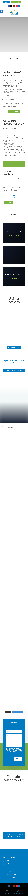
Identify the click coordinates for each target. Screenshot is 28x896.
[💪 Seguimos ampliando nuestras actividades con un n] (14, 644)
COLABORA (8, 202)
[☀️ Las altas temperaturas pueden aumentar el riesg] (14, 482)
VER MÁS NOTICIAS (14, 347)
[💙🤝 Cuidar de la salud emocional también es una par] (14, 438)
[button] (1, 11)
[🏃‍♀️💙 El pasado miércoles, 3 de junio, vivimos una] (14, 600)
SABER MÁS (13, 257)
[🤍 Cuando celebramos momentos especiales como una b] (14, 688)
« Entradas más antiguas (9, 343)
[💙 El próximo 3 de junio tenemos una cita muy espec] (14, 659)
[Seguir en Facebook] (9, 6)
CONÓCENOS (14, 111)
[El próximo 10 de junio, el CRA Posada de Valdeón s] (14, 629)
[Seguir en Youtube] (14, 6)
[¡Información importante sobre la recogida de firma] (14, 585)
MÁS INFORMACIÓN (13, 235)
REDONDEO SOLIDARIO (14, 335)
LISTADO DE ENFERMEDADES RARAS (12, 163)
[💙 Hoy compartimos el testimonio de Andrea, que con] (14, 703)
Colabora (5, 862)
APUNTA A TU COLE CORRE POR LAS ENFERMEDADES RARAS (14, 311)
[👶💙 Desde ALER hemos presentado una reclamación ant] (14, 673)
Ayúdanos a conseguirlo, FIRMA (14, 370)
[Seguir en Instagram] (17, 6)
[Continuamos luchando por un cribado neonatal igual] (14, 526)
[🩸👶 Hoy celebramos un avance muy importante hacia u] (14, 511)
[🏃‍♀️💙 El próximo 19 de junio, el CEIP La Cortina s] (14, 570)
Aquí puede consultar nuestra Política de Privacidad (13, 754)
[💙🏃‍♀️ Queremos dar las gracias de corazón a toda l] (14, 541)
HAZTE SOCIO (16, 2)
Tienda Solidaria (7, 863)
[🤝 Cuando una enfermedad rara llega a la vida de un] (14, 497)
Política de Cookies (18, 893)
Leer (14, 415)
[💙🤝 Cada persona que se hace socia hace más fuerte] (14, 467)
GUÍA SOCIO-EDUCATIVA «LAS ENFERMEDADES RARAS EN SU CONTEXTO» (14, 326)
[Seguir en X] (11, 6)
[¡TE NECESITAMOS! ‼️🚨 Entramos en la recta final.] (14, 556)
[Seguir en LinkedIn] (19, 6)
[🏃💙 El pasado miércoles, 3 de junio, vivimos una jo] (14, 614)
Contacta (5, 865)
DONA (6, 2)
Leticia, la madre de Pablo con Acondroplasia (14, 403)
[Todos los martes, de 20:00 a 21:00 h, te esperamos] (14, 452)
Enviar (18, 758)
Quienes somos (6, 860)
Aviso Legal (17, 891)
